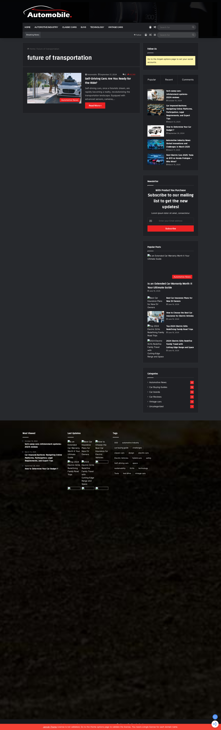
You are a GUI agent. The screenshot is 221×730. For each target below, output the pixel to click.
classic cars (69, 27)
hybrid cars (137, 458)
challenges (137, 448)
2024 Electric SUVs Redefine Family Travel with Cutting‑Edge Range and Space (180, 344)
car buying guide (121, 448)
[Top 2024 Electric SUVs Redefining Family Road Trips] (155, 330)
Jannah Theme (50, 727)
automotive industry (46, 27)
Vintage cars (155, 401)
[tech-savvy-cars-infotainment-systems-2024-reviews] (155, 95)
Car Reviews (155, 397)
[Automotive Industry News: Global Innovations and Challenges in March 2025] (155, 144)
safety (148, 458)
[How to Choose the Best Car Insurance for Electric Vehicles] (155, 316)
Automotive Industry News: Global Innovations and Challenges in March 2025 (178, 143)
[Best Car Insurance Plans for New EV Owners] (155, 302)
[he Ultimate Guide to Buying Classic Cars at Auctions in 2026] (74, 490)
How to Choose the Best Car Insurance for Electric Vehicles (180, 314)
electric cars (143, 453)
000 (116, 442)
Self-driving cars (121, 463)
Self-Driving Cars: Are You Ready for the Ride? (108, 81)
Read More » (95, 105)
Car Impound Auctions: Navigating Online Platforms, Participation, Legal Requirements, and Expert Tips (179, 112)
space (135, 463)
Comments (188, 79)
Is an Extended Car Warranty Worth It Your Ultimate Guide (169, 285)
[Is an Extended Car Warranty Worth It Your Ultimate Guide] (74, 449)
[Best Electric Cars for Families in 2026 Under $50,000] (88, 490)
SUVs (83, 27)
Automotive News (157, 382)
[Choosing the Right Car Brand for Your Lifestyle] (101, 600)
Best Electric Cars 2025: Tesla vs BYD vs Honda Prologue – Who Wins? (179, 158)
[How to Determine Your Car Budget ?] (155, 131)
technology (97, 27)
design (131, 453)
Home (27, 27)
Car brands (154, 392)
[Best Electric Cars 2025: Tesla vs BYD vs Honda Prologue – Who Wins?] (155, 159)
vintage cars (115, 27)
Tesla (116, 473)
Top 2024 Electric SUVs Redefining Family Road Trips (179, 327)
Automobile (92, 74)
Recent (169, 79)
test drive (127, 473)
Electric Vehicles (121, 458)
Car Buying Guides (158, 387)
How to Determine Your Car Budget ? (178, 128)
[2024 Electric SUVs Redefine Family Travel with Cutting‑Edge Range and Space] (155, 348)
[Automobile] (47, 11)
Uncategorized (156, 406)
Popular (152, 79)
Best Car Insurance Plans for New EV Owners (179, 299)
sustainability (120, 468)
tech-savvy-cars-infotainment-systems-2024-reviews (177, 94)
